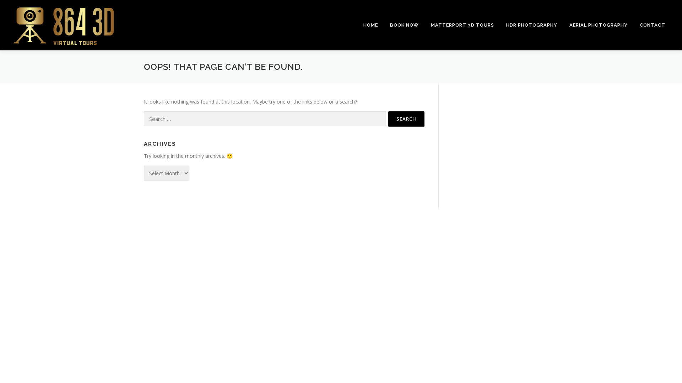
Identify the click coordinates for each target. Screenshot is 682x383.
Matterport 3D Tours (462, 25)
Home (370, 25)
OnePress (360, 225)
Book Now (404, 25)
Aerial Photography (598, 25)
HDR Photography (531, 25)
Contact (652, 25)
